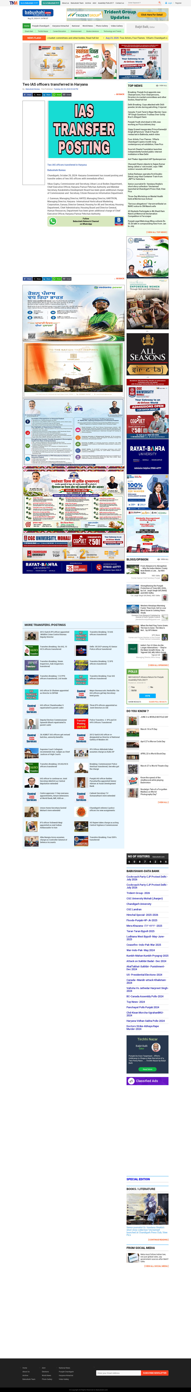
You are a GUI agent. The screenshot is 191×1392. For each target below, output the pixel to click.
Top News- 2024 (136, 1001)
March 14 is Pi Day (149, 729)
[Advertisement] (34, 143)
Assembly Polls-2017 (106, 3)
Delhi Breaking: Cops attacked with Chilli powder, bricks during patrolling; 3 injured (147, 106)
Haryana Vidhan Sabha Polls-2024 (146, 1021)
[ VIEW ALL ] (163, 802)
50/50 (133, 691)
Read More (147, 1069)
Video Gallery (117, 25)
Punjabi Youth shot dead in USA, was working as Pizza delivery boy (144, 123)
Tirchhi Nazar (43, 31)
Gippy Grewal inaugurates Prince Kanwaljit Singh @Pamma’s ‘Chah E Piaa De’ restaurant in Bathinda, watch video (147, 132)
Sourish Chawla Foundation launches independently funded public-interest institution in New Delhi (145, 151)
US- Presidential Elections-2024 (144, 974)
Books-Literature (92, 31)
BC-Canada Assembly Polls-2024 (145, 996)
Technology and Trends (112, 31)
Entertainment (76, 31)
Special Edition (138, 1179)
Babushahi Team (77, 3)
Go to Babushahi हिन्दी (51, 3)
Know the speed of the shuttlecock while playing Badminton (152, 780)
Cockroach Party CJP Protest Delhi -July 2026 (147, 878)
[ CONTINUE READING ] (158, 1239)
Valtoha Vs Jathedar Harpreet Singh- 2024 (147, 989)
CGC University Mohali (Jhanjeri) (145, 898)
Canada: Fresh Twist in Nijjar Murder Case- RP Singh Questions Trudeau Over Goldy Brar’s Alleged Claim (147, 114)
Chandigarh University (139, 904)
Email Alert (29, 31)
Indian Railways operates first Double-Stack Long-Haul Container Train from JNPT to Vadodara (145, 176)
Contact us (120, 3)
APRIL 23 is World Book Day (153, 754)
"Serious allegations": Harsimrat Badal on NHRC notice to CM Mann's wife (147, 205)
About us (65, 3)
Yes (133, 687)
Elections (45, 1372)
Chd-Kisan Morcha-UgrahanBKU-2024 (145, 1014)
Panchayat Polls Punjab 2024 (143, 1007)
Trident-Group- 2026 (138, 893)
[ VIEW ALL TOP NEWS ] (157, 232)
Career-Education (59, 31)
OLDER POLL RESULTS (158, 702)
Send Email (66, 95)
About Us (26, 1372)
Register (178, 3)
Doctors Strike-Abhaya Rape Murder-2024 (143, 1027)
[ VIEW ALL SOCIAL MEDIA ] (156, 1266)
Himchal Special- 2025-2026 (142, 914)
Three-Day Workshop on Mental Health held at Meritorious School (145, 197)
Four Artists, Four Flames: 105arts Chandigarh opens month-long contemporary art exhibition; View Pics (127, 37)
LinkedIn (47, 95)
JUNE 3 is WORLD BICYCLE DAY (154, 717)
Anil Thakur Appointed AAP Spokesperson (147, 159)
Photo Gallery (102, 25)
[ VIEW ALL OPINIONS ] (158, 665)
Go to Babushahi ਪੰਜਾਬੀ (29, 3)
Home (26, 25)
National (76, 25)
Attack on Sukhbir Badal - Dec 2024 (146, 961)
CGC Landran (134, 909)
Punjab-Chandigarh (40, 25)
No (151, 687)
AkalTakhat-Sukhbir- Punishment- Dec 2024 (146, 968)
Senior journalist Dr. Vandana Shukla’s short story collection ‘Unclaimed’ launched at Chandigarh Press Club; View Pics (146, 188)
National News (64, 1368)
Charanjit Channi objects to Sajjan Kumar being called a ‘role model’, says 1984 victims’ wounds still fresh (146, 166)
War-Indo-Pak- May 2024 (141, 950)
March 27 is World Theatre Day (154, 766)
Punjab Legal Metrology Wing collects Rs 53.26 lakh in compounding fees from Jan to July (147, 223)
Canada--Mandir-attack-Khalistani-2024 (146, 981)
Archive (88, 3)
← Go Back (119, 94)
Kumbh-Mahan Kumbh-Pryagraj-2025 (147, 955)
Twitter (37, 95)
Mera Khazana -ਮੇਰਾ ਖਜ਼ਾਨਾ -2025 (144, 925)
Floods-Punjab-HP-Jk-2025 (142, 920)
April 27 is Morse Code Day (153, 741)
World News (87, 25)
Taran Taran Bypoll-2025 (141, 931)
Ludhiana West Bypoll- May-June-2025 (146, 938)
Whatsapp (57, 95)
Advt (94, 3)
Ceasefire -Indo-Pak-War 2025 (144, 944)
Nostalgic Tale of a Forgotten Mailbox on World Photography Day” (154, 791)
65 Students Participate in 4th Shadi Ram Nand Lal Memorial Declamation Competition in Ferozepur (146, 213)
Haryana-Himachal (60, 25)
